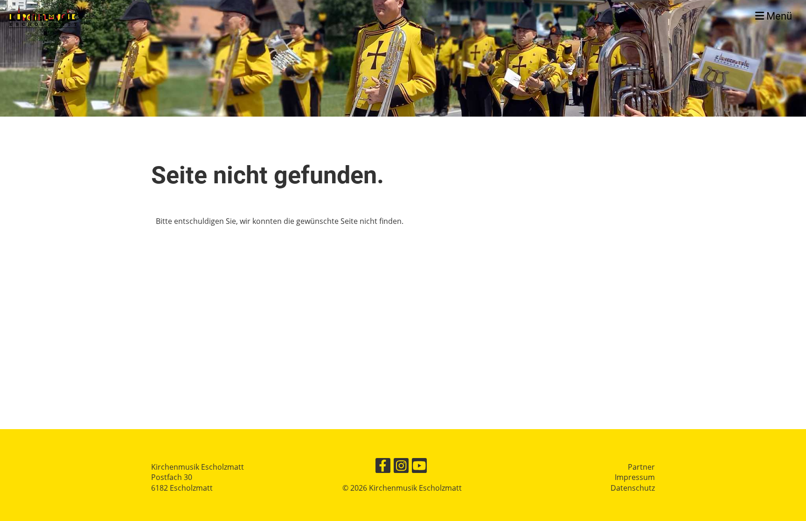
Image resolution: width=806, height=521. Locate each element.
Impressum (635, 477)
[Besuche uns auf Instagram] (401, 467)
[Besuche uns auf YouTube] (419, 467)
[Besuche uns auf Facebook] (382, 467)
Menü (778, 16)
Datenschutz (633, 488)
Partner (641, 467)
